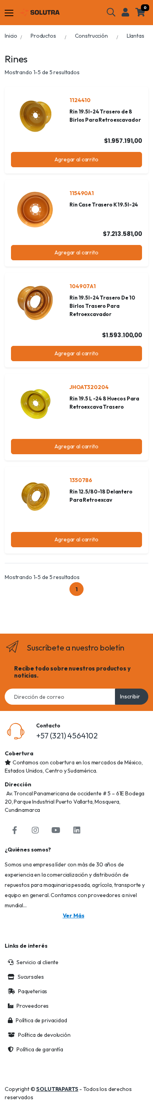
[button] (111, 12)
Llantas (135, 35)
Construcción (91, 35)
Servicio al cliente (37, 962)
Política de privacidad (41, 1020)
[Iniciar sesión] (125, 12)
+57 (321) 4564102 (67, 735)
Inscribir (130, 696)
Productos (43, 35)
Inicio (11, 35)
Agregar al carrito (76, 159)
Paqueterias (32, 991)
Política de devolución (44, 1034)
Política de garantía (39, 1049)
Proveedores (32, 1005)
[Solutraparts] (40, 12)
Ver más (73, 915)
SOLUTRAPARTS (57, 1089)
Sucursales (31, 976)
